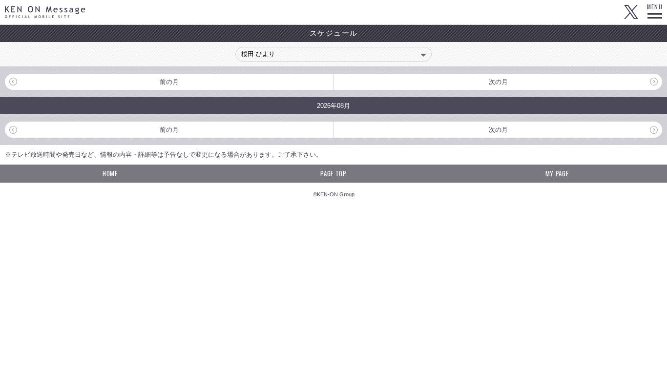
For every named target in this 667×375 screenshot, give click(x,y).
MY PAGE (557, 173)
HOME (110, 173)
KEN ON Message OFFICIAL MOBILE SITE (45, 12)
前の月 (169, 81)
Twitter (631, 12)
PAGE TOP (333, 173)
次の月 (498, 81)
